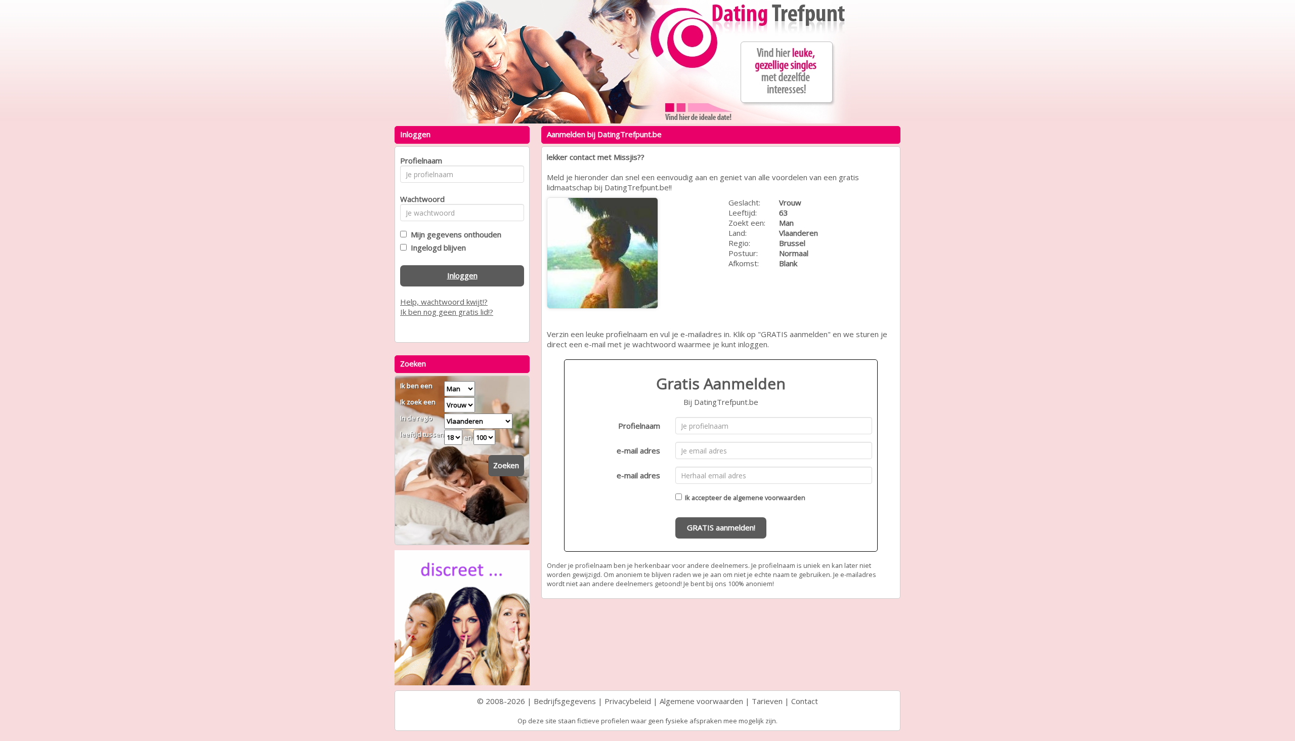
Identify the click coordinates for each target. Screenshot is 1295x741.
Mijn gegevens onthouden (454, 234)
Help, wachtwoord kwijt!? (444, 302)
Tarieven (767, 701)
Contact (804, 701)
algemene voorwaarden (769, 497)
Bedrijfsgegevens (565, 701)
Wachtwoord (419, 199)
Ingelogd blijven (436, 247)
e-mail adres (638, 450)
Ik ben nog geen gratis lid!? (446, 312)
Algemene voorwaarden (701, 701)
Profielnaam (639, 426)
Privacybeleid (628, 701)
